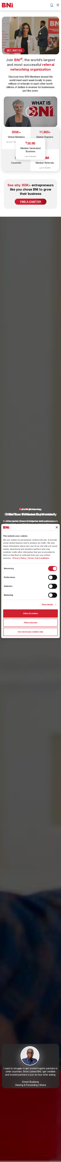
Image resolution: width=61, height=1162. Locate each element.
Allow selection (30, 623)
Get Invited (14, 50)
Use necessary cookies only (30, 632)
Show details (47, 604)
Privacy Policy (19, 558)
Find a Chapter (30, 201)
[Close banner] (57, 527)
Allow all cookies (30, 613)
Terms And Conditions (38, 558)
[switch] (52, 577)
